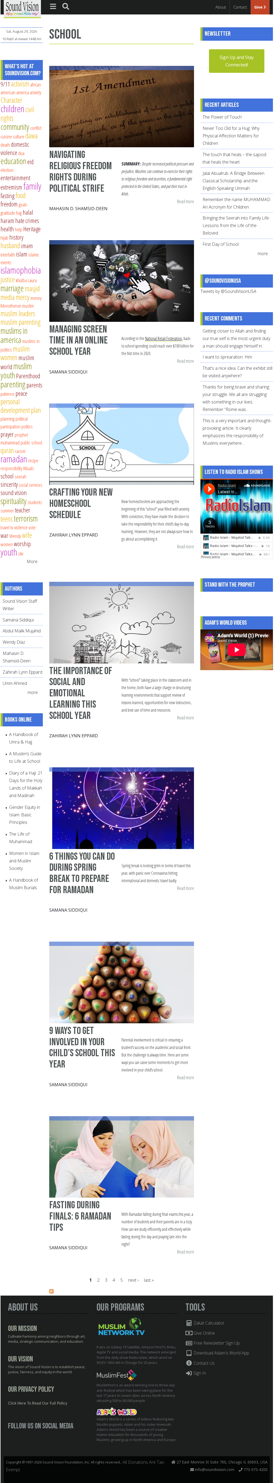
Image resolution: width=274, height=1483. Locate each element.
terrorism (26, 518)
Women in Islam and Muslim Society (24, 860)
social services (30, 484)
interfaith (8, 254)
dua (21, 153)
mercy (22, 297)
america (22, 92)
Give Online (203, 1333)
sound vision (14, 492)
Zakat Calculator (208, 1323)
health (7, 229)
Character (11, 100)
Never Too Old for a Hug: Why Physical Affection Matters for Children (231, 135)
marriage (12, 288)
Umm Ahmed (15, 683)
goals (23, 204)
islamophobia (21, 270)
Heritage (32, 229)
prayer (7, 434)
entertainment (15, 177)
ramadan (14, 458)
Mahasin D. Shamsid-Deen (78, 209)
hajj (19, 212)
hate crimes (27, 220)
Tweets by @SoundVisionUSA (228, 291)
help (18, 229)
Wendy (15, 535)
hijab (4, 237)
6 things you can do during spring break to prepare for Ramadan (82, 873)
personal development (15, 406)
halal (28, 212)
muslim (28, 305)
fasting (7, 195)
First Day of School (221, 244)
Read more (185, 201)
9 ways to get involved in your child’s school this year (82, 1047)
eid (30, 161)
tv (11, 527)
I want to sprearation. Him (227, 357)
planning (7, 418)
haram (7, 220)
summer (7, 510)
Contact (240, 7)
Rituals (28, 468)
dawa (31, 136)
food (21, 195)
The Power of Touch (222, 117)
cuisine (6, 136)
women (7, 544)
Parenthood (28, 376)
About (220, 7)
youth (9, 552)
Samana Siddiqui (68, 372)
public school (31, 442)
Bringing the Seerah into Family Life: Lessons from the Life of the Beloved (236, 225)
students (35, 502)
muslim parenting (21, 322)
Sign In (199, 1373)
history (16, 237)
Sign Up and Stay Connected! (237, 61)
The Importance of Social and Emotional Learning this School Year (80, 693)
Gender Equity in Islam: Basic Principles (24, 814)
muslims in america (14, 335)
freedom (9, 204)
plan (36, 410)
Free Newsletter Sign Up (216, 1343)
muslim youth (16, 370)
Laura (32, 280)
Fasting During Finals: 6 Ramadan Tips (80, 1216)
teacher (22, 510)
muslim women (15, 353)
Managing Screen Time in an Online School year (78, 340)
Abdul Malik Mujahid (22, 631)
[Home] (22, 8)
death (5, 144)
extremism (11, 187)
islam (21, 254)
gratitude (8, 212)
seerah (20, 476)
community (15, 126)
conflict (35, 127)
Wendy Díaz (14, 642)
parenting (13, 384)
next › (133, 1280)
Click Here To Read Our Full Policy (37, 1403)
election (7, 169)
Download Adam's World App (220, 1353)
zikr (21, 553)
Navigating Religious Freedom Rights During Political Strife (80, 171)
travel (5, 527)
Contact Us (203, 1363)
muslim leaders (18, 313)
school (7, 476)
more (33, 692)
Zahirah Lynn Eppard (73, 535)
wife (27, 535)
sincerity (9, 484)
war (4, 535)
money (36, 297)
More (32, 561)
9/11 (5, 84)
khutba (21, 280)
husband (10, 245)
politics (27, 426)
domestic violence (15, 148)
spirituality (13, 501)
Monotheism (11, 305)
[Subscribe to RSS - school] (51, 1292)
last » (149, 1280)
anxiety (35, 92)
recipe (33, 460)
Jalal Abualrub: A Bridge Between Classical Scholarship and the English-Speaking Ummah (233, 180)
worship (22, 543)
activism (20, 84)
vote (32, 527)
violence (21, 527)
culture (18, 136)
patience (7, 393)
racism (20, 451)
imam (27, 245)
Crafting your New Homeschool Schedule (81, 503)
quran (7, 450)
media (8, 297)
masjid (32, 288)
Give (259, 7)
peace (21, 393)
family (32, 186)
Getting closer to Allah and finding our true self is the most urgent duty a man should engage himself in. (236, 338)
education (13, 161)
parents (34, 385)
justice (8, 279)
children (12, 108)
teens (7, 519)
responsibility (11, 468)
